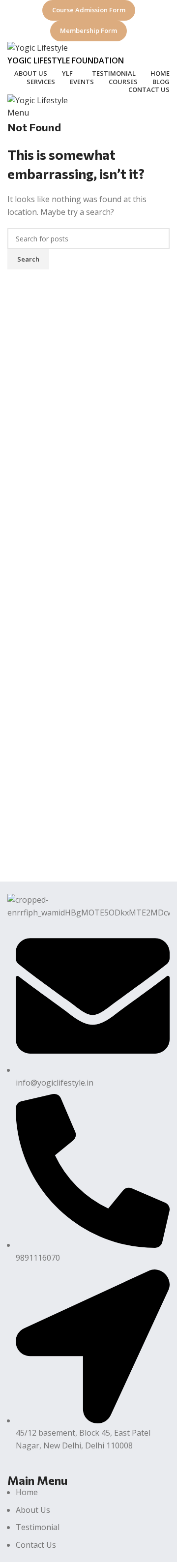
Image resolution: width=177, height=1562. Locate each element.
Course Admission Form (88, 9)
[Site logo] (37, 47)
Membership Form (88, 30)
